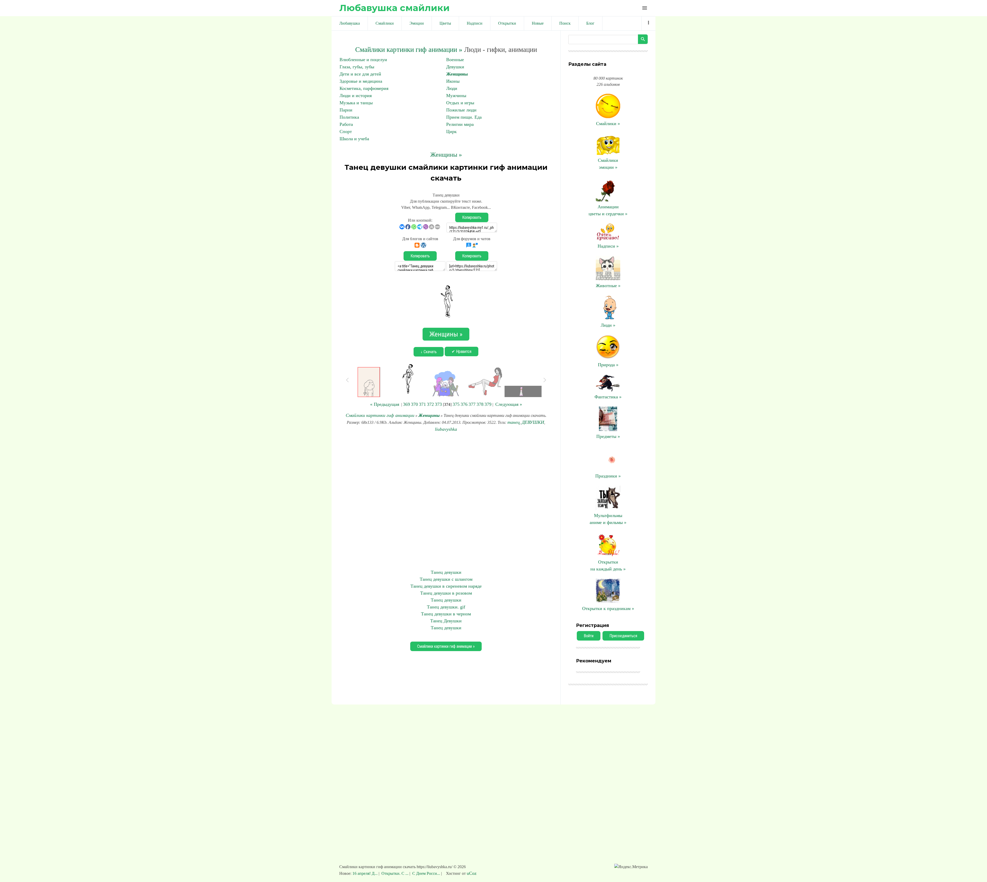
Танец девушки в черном (446, 613)
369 (406, 404)
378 (480, 404)
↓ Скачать (429, 351)
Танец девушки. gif (446, 606)
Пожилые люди (461, 109)
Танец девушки (446, 572)
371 (422, 404)
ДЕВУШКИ (533, 422)
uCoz (472, 873)
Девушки (455, 66)
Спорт (346, 131)
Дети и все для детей (360, 74)
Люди (451, 88)
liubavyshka (446, 429)
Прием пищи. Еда (464, 117)
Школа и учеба (354, 138)
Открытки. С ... (394, 873)
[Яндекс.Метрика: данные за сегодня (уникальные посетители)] (631, 867)
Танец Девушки (446, 620)
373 (438, 404)
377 (472, 404)
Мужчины (456, 95)
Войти (588, 635)
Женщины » (446, 154)
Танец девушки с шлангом (446, 579)
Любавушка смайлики (394, 7)
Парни (346, 109)
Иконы (453, 81)
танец (513, 422)
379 (488, 404)
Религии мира (460, 124)
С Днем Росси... (426, 873)
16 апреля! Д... (365, 873)
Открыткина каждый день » (608, 565)
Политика (349, 117)
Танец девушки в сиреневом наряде (446, 586)
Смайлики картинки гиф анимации (380, 415)
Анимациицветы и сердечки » (608, 210)
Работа (346, 124)
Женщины (457, 74)
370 (414, 404)
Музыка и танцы (356, 102)
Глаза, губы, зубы (357, 66)
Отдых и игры (460, 102)
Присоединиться (623, 635)
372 (430, 404)
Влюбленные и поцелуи (363, 59)
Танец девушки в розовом (446, 593)
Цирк (451, 131)
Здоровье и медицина (361, 81)
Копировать (471, 217)
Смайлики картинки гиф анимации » (408, 49)
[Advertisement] (446, 501)
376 (464, 404)
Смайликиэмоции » (608, 164)
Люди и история (356, 95)
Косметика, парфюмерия (364, 88)
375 (456, 404)
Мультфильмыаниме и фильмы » (608, 519)
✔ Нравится (461, 351)
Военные (455, 59)
